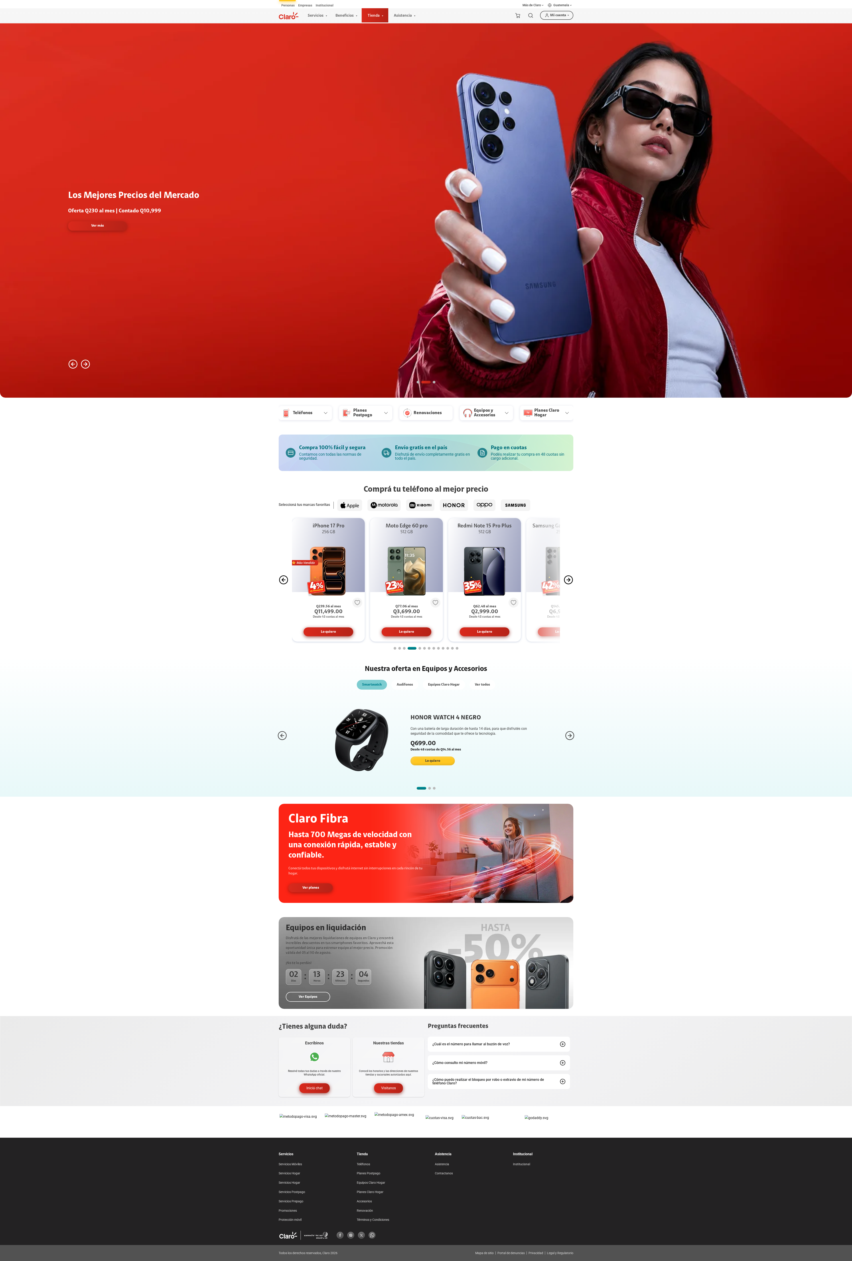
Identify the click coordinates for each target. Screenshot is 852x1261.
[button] (533, 5)
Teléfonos (363, 1164)
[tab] (288, 5)
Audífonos (405, 684)
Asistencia (442, 1164)
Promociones (288, 1210)
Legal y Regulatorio (560, 1253)
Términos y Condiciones (373, 1219)
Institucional (521, 1164)
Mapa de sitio (484, 1253)
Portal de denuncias (511, 1253)
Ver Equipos (308, 997)
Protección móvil (290, 1219)
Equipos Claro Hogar (444, 684)
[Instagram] (350, 1235)
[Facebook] (340, 1235)
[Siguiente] (85, 364)
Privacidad (536, 1253)
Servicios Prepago (291, 1201)
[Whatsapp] (372, 1235)
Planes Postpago (368, 1173)
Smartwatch (372, 684)
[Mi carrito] (517, 15)
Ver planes (310, 888)
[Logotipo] (289, 15)
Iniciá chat (314, 1088)
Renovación (365, 1210)
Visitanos (388, 1088)
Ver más (270, 225)
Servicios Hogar (289, 1173)
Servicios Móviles (290, 1164)
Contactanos (444, 1173)
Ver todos (482, 684)
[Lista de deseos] (357, 602)
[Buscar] (530, 15)
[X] (361, 1235)
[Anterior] (73, 364)
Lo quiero (328, 632)
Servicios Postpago (292, 1192)
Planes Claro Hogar (370, 1192)
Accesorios (364, 1201)
